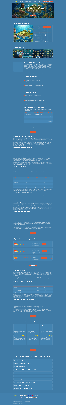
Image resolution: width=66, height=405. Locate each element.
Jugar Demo (38, 26)
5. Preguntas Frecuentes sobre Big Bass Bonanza (18, 70)
